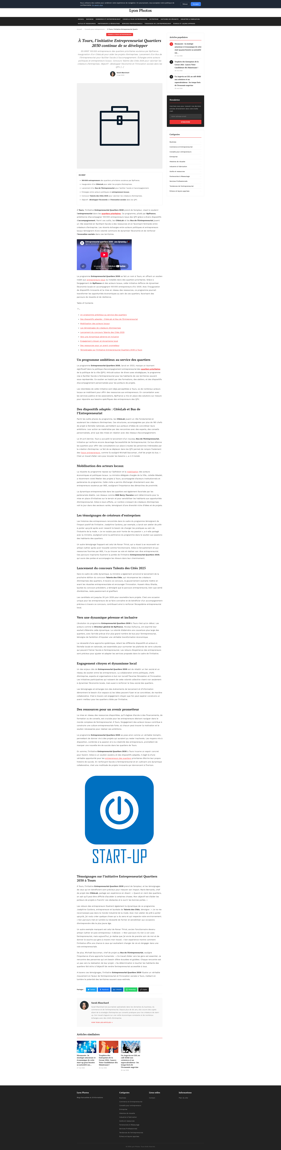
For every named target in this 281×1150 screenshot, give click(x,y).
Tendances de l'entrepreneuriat (158, 23)
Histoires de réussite (170, 19)
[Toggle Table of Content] (78, 309)
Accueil (81, 19)
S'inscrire (185, 122)
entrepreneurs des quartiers (118, 758)
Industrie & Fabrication (190, 19)
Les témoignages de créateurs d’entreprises (100, 328)
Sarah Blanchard (100, 1002)
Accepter (196, 4)
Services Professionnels (132, 23)
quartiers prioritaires (111, 213)
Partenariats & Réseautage (109, 23)
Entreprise (154, 19)
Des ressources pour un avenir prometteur (99, 345)
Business (90, 19)
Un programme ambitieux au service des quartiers (103, 315)
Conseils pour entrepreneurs (135, 19)
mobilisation (132, 472)
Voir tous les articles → (102, 1022)
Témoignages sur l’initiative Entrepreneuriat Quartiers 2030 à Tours (111, 350)
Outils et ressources (87, 23)
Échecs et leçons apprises (184, 23)
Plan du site (183, 1098)
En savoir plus (97, 5)
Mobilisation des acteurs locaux (95, 323)
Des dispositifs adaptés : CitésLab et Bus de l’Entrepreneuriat (109, 319)
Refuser (185, 4)
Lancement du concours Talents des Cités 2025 (102, 332)
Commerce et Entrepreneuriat (108, 19)
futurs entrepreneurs (90, 453)
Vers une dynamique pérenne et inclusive (99, 337)
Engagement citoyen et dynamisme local (99, 341)
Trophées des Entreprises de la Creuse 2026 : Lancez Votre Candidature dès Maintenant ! (187, 64)
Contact (152, 1098)
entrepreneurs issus (96, 280)
